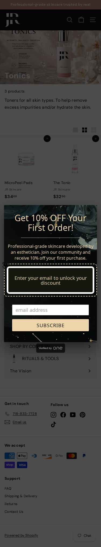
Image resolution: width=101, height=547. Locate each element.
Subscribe (51, 325)
